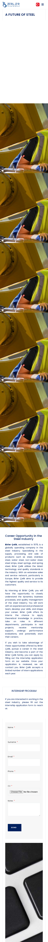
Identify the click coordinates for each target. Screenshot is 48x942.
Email (10, 756)
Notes (10, 801)
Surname (12, 742)
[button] (42, 4)
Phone (11, 771)
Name (11, 727)
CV (9, 786)
